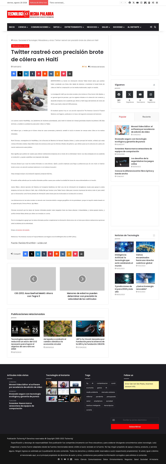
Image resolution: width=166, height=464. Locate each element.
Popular (122, 117)
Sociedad (118, 27)
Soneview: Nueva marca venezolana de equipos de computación (133, 150)
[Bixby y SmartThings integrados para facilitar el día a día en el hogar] (63, 391)
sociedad (109, 401)
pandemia (99, 397)
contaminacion (102, 383)
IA (106, 388)
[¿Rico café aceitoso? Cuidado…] (51, 384)
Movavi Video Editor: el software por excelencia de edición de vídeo (142, 129)
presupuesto (111, 397)
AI (92, 383)
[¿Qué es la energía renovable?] (145, 278)
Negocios (92, 27)
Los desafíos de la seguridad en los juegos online (142, 161)
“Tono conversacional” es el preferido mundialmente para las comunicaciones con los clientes (87, 3)
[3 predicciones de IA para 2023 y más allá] (124, 278)
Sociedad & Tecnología (28, 40)
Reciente (147, 117)
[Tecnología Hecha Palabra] (31, 14)
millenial (89, 397)
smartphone (98, 401)
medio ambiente (92, 392)
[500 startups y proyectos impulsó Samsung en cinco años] (63, 399)
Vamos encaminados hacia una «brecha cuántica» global (145, 259)
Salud (105, 27)
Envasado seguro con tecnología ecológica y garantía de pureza (130, 140)
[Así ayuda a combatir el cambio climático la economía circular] (58, 329)
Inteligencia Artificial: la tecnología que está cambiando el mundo (124, 260)
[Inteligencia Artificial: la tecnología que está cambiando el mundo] (124, 247)
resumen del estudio (23, 230)
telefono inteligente (93, 405)
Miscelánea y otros (46, 40)
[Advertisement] (109, 14)
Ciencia (22, 27)
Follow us (128, 375)
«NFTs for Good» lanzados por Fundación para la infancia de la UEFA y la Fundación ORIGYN (90, 341)
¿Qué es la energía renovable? (145, 287)
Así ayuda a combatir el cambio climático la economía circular (55, 341)
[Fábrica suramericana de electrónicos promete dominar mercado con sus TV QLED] (51, 399)
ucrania (89, 410)
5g (87, 383)
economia (90, 388)
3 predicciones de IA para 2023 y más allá (124, 289)
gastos (99, 388)
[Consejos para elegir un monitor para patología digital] (51, 391)
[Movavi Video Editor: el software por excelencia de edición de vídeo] (122, 130)
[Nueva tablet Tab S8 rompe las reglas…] (75, 399)
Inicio (12, 27)
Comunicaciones (39, 27)
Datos (56, 27)
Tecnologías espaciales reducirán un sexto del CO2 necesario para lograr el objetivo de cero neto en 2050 (24, 344)
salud (88, 401)
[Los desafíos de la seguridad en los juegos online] (122, 162)
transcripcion (108, 405)
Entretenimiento (73, 27)
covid (113, 383)
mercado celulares (108, 392)
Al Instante (133, 27)
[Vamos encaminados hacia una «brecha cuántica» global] (145, 247)
